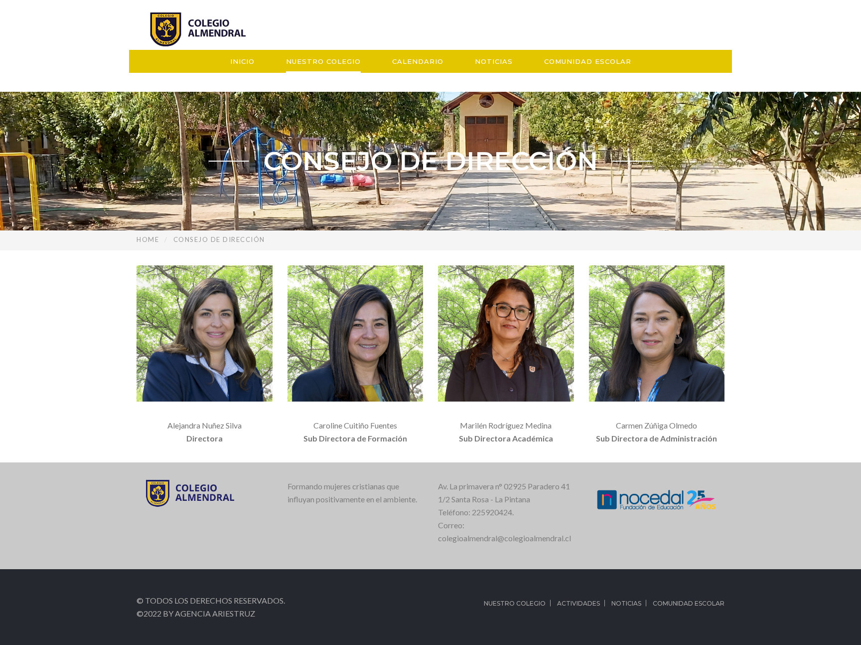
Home (148, 239)
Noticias (494, 61)
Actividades (578, 603)
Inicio (242, 61)
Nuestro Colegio (323, 61)
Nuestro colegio (515, 603)
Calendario (417, 61)
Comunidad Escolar (587, 61)
